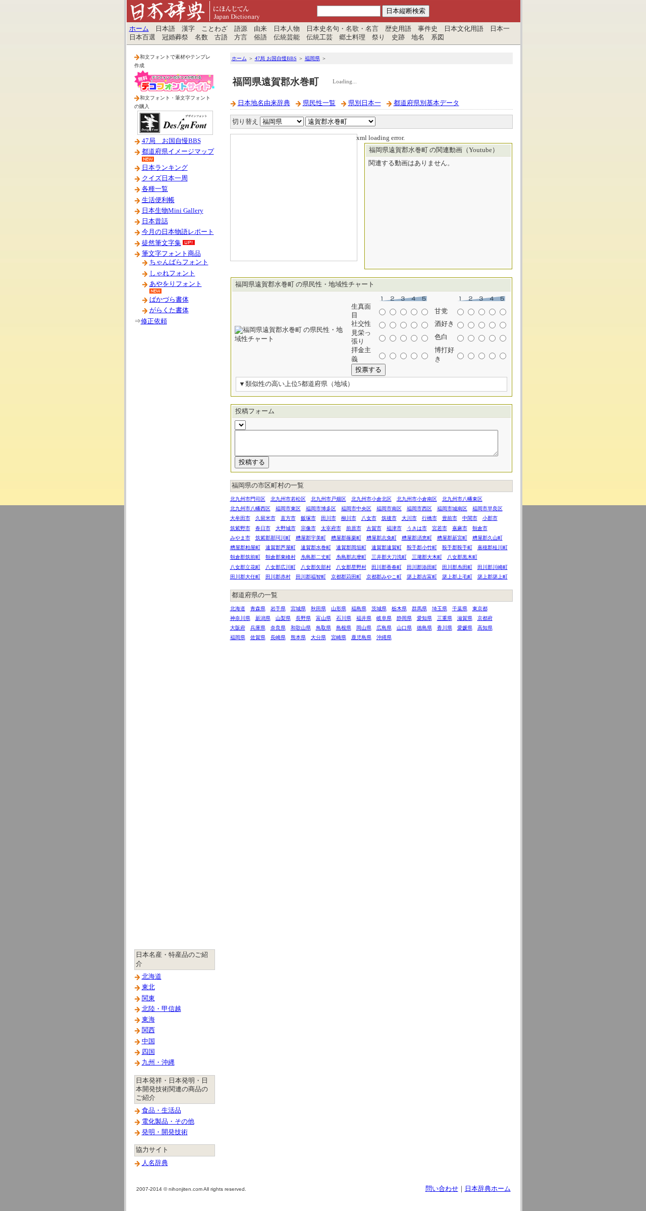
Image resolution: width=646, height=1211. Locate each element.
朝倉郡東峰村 (280, 557)
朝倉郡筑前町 (245, 557)
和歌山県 (301, 628)
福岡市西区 (419, 508)
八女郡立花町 (245, 567)
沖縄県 (384, 637)
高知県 (485, 628)
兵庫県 (257, 628)
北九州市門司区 (247, 499)
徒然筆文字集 (161, 243)
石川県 (343, 618)
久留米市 (265, 518)
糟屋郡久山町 (487, 538)
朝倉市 (480, 528)
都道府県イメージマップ (178, 151)
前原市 (353, 528)
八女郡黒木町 (462, 557)
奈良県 (278, 628)
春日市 (263, 528)
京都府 (485, 618)
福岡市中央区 (356, 508)
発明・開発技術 (165, 1132)
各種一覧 (155, 188)
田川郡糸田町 (457, 567)
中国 (148, 1041)
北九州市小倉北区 (371, 499)
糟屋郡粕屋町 (245, 547)
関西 (148, 1030)
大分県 (318, 637)
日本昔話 (155, 221)
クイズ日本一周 (165, 178)
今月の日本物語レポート (178, 231)
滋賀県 (464, 618)
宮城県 (298, 608)
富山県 (323, 618)
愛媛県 (464, 628)
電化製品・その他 (168, 1121)
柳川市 (348, 518)
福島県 (358, 608)
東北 (148, 987)
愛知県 (424, 618)
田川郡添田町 (422, 567)
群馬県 (419, 608)
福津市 (394, 528)
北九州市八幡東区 (462, 499)
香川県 (444, 628)
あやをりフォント (175, 283)
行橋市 (429, 518)
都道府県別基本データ (426, 103)
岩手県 (278, 608)
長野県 (303, 618)
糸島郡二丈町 (316, 557)
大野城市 (286, 528)
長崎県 (278, 637)
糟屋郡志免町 (381, 538)
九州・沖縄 (158, 1062)
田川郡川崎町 (492, 567)
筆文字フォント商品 (171, 253)
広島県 (384, 628)
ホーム (139, 28)
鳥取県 (323, 628)
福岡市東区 (288, 508)
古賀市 (374, 528)
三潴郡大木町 (427, 557)
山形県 (338, 608)
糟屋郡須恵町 (417, 538)
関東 (148, 998)
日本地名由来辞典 (264, 103)
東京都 (480, 608)
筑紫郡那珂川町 (273, 538)
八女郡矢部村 (316, 567)
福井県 (363, 618)
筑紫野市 (240, 528)
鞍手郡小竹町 (422, 547)
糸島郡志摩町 (351, 557)
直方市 (288, 518)
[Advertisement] (174, 494)
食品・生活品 (161, 1110)
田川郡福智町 (311, 576)
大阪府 (237, 628)
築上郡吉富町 (422, 576)
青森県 (257, 608)
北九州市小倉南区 (417, 499)
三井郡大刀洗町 (389, 557)
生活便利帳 (158, 200)
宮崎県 (338, 637)
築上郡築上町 (492, 576)
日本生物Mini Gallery (172, 210)
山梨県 (283, 618)
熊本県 (298, 637)
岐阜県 (384, 618)
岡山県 (363, 628)
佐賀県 (257, 637)
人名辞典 (155, 1163)
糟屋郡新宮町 (452, 538)
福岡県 (312, 58)
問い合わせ (441, 1188)
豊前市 (449, 518)
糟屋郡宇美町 (311, 538)
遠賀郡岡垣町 (351, 547)
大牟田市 (240, 518)
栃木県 (399, 608)
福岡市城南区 (452, 508)
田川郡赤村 (278, 576)
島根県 (343, 628)
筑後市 (389, 518)
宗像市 (308, 528)
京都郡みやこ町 (384, 576)
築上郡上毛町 (457, 576)
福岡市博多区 (321, 508)
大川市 (409, 518)
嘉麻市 (459, 528)
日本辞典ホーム (488, 1188)
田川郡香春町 (386, 567)
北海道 (152, 976)
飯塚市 (308, 518)
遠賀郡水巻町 (316, 547)
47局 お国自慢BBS (171, 140)
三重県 (444, 618)
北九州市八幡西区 (250, 508)
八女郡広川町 (280, 567)
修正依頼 (154, 321)
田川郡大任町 (245, 576)
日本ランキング (165, 167)
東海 (148, 1019)
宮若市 (439, 528)
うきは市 (417, 528)
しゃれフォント (172, 273)
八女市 (368, 518)
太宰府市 (331, 528)
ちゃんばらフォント (178, 262)
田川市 (328, 518)
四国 (148, 1051)
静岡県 (404, 618)
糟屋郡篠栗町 (346, 538)
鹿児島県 (361, 637)
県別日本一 (364, 103)
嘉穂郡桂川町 (492, 547)
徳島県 (424, 628)
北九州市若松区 (288, 499)
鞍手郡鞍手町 (457, 547)
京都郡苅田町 (346, 576)
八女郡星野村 (351, 567)
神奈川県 (240, 618)
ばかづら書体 (169, 299)
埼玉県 (439, 608)
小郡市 (490, 518)
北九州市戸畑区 (328, 499)
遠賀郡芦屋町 (280, 547)
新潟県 (263, 618)
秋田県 (318, 608)
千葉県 (459, 608)
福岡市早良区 (487, 508)
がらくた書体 (169, 310)
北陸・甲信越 (161, 1008)
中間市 (469, 518)
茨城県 (379, 608)
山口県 (404, 628)
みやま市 (240, 538)
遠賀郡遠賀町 (386, 547)
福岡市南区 (389, 508)
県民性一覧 (319, 103)
